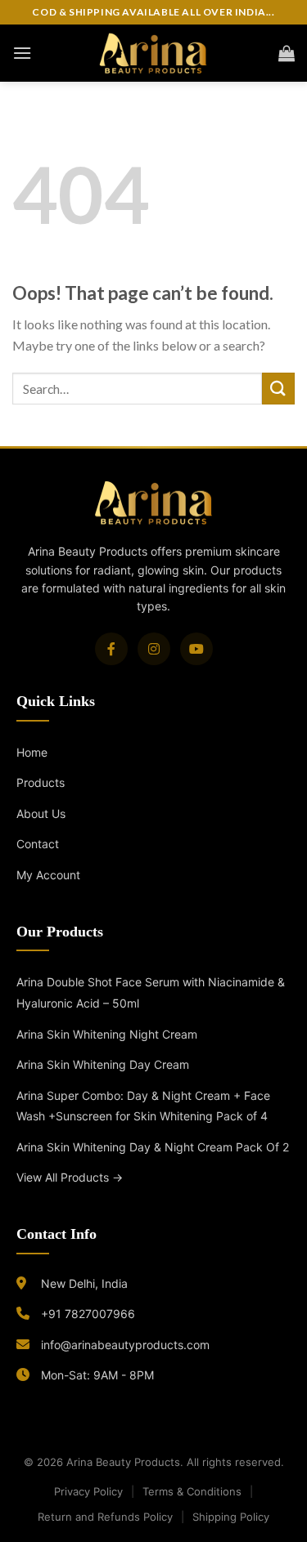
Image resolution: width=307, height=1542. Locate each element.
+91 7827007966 (88, 1314)
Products (40, 782)
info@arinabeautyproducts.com (125, 1345)
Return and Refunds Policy (105, 1516)
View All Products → (69, 1177)
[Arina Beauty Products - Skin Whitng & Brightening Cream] (153, 52)
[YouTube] (196, 648)
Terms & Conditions (192, 1491)
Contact (37, 844)
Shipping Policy (230, 1516)
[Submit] (278, 388)
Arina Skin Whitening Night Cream (106, 1034)
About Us (40, 813)
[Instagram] (154, 648)
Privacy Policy (88, 1491)
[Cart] (286, 53)
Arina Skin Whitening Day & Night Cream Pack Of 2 (152, 1147)
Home (31, 752)
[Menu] (22, 53)
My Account (48, 875)
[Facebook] (111, 648)
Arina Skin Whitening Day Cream (102, 1064)
